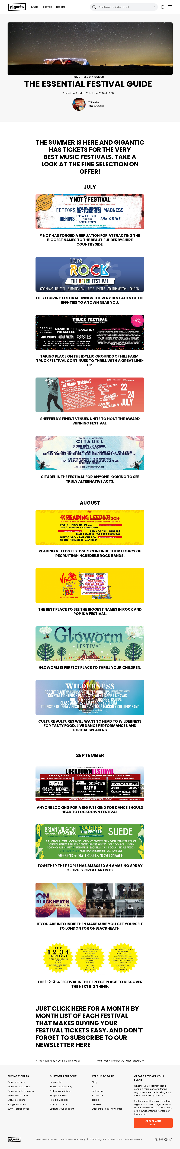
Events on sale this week (21, 1091)
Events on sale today (19, 1086)
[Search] (154, 7)
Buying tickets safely (61, 1086)
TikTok (95, 1099)
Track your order (59, 1104)
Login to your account (62, 1108)
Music (34, 7)
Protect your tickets (60, 1091)
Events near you (16, 1082)
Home (76, 77)
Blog (87, 77)
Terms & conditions (46, 1139)
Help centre (56, 1082)
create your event (153, 1123)
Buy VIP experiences (18, 1108)
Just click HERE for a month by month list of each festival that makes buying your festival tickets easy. (87, 1019)
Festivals (47, 7)
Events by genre (16, 1099)
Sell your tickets (58, 1095)
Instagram (98, 1091)
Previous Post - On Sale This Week (59, 1060)
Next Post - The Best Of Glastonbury (119, 1060)
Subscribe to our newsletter (107, 1108)
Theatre (61, 7)
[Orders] (163, 7)
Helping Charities (59, 1099)
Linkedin (96, 1104)
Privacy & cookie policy (73, 1139)
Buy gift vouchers (17, 1104)
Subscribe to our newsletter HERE (81, 1041)
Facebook (97, 1095)
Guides (99, 77)
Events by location (18, 1095)
